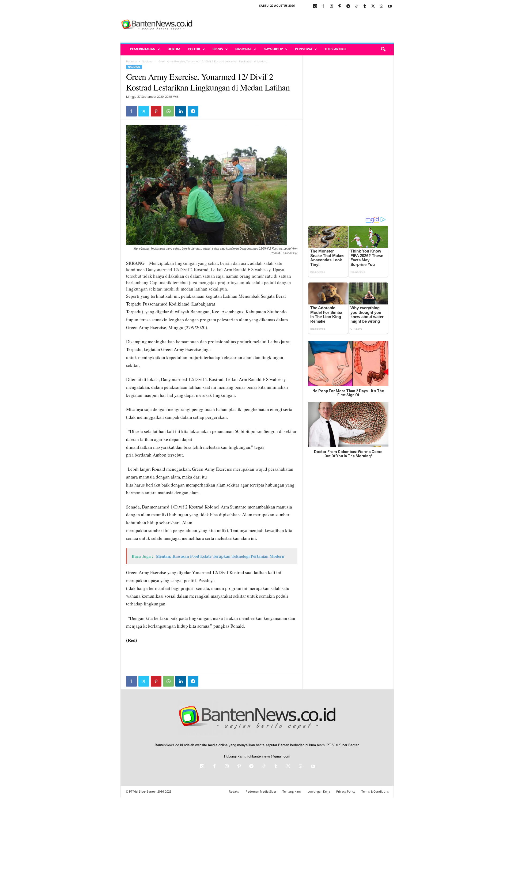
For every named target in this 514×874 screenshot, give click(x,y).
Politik (194, 49)
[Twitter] (373, 6)
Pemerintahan (142, 49)
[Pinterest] (340, 6)
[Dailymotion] (315, 6)
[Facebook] (323, 6)
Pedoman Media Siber (261, 791)
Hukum (174, 49)
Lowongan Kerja (319, 791)
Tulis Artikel (335, 49)
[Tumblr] (365, 6)
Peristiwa (303, 49)
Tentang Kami (291, 791)
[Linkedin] (180, 111)
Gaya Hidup (273, 49)
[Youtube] (390, 6)
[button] (384, 49)
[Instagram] (331, 6)
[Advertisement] (296, 25)
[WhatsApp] (381, 6)
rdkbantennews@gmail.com (268, 756)
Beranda (131, 61)
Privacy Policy (345, 791)
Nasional (243, 49)
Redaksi (234, 791)
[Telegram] (348, 6)
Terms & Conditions (375, 791)
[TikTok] (356, 6)
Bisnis (218, 49)
